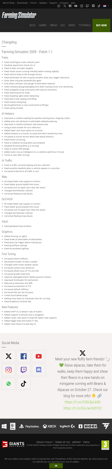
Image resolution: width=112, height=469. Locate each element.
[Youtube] (76, 5)
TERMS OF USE (62, 442)
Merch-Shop (8, 2)
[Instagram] (82, 5)
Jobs (73, 2)
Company (64, 2)
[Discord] (93, 5)
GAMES (42, 25)
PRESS (86, 442)
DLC (63, 25)
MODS (72, 25)
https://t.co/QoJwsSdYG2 (83, 408)
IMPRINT (76, 442)
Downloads (22, 2)
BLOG (32, 25)
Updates (43, 2)
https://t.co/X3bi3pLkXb (83, 402)
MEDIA (53, 25)
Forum (33, 2)
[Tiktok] (99, 5)
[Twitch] (87, 5)
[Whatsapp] (59, 5)
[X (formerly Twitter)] (64, 5)
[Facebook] (70, 5)
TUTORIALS (85, 25)
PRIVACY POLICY (44, 442)
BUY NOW (101, 25)
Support (53, 2)
